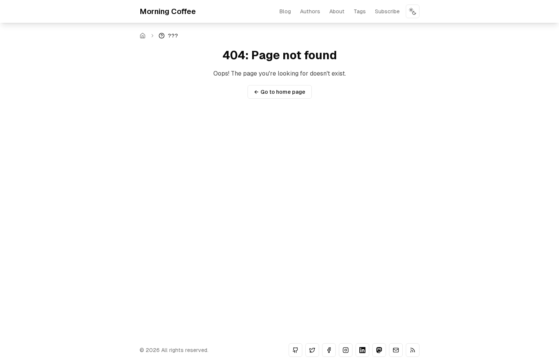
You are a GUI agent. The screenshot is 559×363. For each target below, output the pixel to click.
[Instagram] (346, 350)
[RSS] (412, 350)
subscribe (387, 11)
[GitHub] (295, 350)
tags (360, 11)
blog (285, 11)
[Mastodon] (379, 350)
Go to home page (279, 92)
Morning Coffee (168, 11)
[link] (168, 35)
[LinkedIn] (362, 350)
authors (310, 11)
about (337, 11)
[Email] (396, 350)
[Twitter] (312, 350)
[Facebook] (329, 350)
